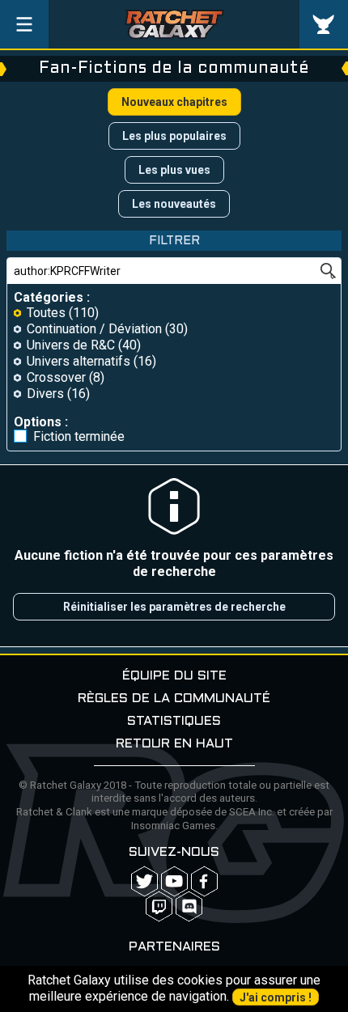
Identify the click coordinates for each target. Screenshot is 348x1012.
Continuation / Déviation (94, 329)
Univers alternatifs (78, 361)
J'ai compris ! (276, 997)
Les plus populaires (174, 135)
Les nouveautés (174, 203)
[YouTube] (174, 881)
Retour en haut (174, 744)
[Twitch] (159, 906)
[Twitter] (144, 881)
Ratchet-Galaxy (174, 24)
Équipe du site (174, 676)
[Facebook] (204, 881)
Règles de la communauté (174, 698)
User (323, 24)
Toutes (46, 312)
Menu (24, 24)
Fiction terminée (79, 437)
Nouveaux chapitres (174, 101)
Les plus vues (174, 169)
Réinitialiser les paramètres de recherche (174, 606)
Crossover (56, 377)
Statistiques (174, 721)
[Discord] (189, 906)
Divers (45, 393)
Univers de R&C (71, 345)
